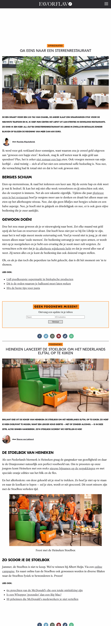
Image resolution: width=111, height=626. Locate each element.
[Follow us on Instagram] (52, 337)
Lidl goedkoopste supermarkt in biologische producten (40, 279)
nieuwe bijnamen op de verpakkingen (72, 468)
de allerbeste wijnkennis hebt (53, 248)
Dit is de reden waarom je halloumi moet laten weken (39, 283)
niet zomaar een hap (49, 159)
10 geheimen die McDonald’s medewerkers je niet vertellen (42, 599)
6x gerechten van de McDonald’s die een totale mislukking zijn (45, 590)
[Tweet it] (46, 337)
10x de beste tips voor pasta (23, 288)
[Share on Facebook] (39, 337)
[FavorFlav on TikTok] (65, 337)
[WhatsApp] (71, 337)
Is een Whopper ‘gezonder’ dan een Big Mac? (34, 594)
